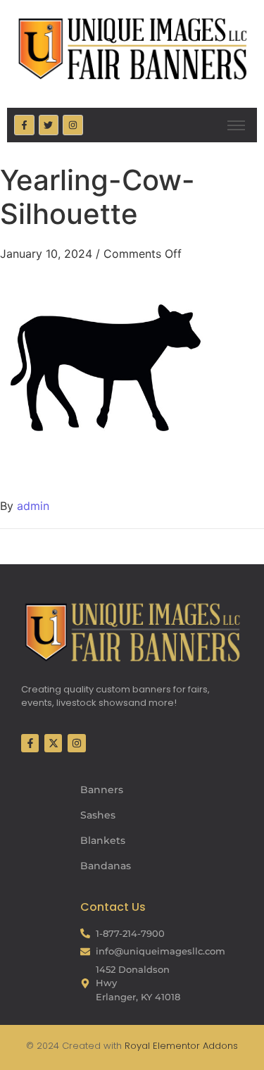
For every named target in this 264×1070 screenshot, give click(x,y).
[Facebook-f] (24, 125)
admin (33, 506)
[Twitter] (49, 125)
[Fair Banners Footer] (132, 631)
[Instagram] (73, 125)
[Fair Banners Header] (132, 48)
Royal (137, 1045)
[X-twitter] (53, 743)
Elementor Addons (194, 1045)
